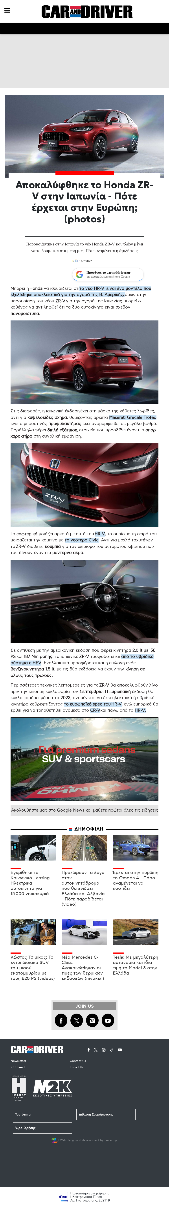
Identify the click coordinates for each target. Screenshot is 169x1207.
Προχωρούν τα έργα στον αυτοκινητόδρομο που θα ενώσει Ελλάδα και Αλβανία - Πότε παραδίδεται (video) (83, 888)
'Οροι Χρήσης (25, 1128)
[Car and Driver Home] (38, 1048)
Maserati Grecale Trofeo (132, 417)
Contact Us (78, 1061)
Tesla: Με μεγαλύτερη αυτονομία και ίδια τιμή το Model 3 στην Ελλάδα (135, 965)
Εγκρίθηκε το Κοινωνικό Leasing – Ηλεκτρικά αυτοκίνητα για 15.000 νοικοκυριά (32, 883)
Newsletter (18, 1061)
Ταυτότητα (23, 1114)
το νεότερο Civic (82, 540)
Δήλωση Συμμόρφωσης (96, 1114)
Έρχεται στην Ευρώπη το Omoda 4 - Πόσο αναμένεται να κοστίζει (135, 880)
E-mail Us (77, 1067)
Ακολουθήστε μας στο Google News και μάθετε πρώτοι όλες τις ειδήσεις (84, 810)
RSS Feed (18, 1067)
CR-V (95, 710)
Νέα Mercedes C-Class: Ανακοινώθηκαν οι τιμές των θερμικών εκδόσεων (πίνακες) (83, 968)
